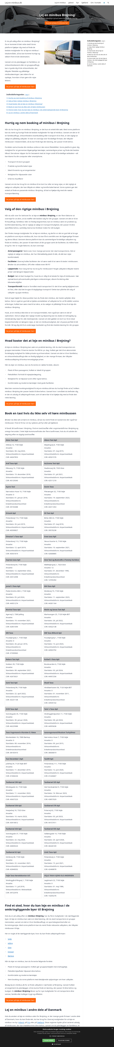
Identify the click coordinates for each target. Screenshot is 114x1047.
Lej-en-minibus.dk (13, 2)
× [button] (112, 1028)
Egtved (11, 952)
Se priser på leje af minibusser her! (57, 23)
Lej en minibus (60, 3)
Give (9, 947)
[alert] (57, 1037)
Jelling (10, 943)
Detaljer (75, 1033)
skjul (26, 95)
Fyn (77, 3)
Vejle (10, 939)
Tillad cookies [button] (48, 1040)
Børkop (11, 956)
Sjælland (84, 3)
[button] (57, 1044)
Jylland (70, 3)
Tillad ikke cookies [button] (64, 1040)
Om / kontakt (96, 3)
